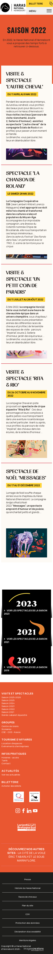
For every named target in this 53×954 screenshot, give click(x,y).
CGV (27, 914)
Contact (6, 763)
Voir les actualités (11, 774)
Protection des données (28, 922)
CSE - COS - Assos (11, 732)
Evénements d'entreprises (15, 746)
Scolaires (6, 729)
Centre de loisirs (10, 726)
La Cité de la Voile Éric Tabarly (27, 855)
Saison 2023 (8, 706)
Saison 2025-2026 (11, 697)
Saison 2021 (8, 712)
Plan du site (27, 905)
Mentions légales (27, 940)
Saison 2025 (8, 700)
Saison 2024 (8, 703)
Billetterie (36, 3)
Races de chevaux (28, 896)
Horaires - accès (10, 757)
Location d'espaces (12, 743)
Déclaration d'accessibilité (28, 931)
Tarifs (5, 760)
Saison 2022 (8, 709)
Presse (27, 879)
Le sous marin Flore (30, 858)
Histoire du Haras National (27, 888)
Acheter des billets (11, 785)
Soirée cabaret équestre (14, 715)
